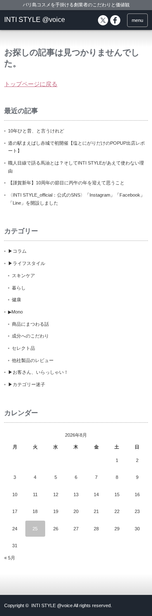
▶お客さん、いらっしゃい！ (38, 372)
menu (137, 20)
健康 (16, 299)
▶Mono (15, 311)
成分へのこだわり (30, 335)
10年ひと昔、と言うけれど (36, 130)
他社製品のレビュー (33, 360)
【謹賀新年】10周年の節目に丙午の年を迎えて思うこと (66, 182)
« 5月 (9, 557)
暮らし (19, 287)
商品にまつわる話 (30, 324)
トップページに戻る (30, 84)
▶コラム (17, 251)
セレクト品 (23, 348)
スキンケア (23, 275)
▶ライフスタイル (26, 263)
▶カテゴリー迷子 (26, 384)
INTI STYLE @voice (34, 19)
